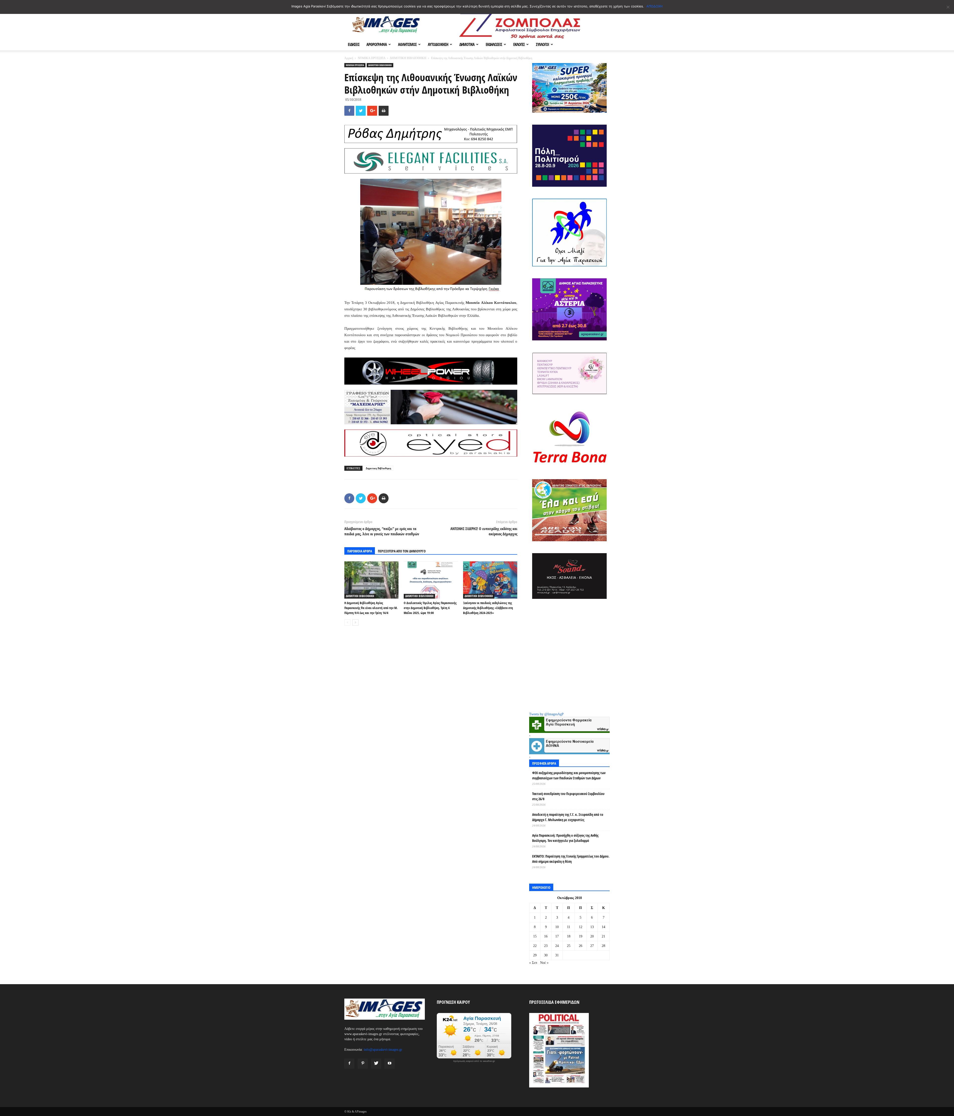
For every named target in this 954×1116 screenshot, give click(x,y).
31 (557, 955)
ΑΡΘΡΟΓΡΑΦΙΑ (376, 44)
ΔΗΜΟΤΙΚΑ (467, 44)
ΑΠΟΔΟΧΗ (654, 6)
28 (603, 946)
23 (546, 946)
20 (592, 936)
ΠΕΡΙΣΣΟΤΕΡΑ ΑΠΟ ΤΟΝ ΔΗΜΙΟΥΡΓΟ (402, 551)
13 (592, 927)
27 (592, 946)
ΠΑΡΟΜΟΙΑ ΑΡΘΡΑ (359, 551)
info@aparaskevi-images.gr (383, 1049)
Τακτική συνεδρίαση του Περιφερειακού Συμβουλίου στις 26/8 (568, 796)
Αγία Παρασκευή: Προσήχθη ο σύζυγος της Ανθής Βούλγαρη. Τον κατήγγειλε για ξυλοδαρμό (565, 838)
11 (568, 927)
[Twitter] (376, 1064)
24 (557, 946)
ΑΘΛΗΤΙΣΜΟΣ (407, 44)
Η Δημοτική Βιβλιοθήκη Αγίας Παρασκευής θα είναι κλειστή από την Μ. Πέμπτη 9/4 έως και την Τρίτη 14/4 (371, 608)
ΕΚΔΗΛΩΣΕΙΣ (494, 44)
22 (535, 946)
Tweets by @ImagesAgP (546, 714)
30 (546, 955)
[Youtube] (390, 1064)
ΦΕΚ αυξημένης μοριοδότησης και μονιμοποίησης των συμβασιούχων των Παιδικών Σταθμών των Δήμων (568, 775)
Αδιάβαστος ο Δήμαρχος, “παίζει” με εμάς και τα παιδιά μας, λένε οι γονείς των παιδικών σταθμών (381, 531)
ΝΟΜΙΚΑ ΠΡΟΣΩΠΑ (371, 58)
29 (535, 955)
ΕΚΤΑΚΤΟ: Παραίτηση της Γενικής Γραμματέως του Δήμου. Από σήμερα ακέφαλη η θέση (570, 859)
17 (557, 936)
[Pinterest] (363, 1064)
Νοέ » (544, 963)
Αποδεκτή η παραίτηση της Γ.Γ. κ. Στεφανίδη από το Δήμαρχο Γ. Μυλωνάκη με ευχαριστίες (567, 817)
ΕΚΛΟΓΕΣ (519, 44)
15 (535, 936)
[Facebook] (349, 1064)
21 (603, 936)
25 (568, 946)
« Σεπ (533, 963)
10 (557, 927)
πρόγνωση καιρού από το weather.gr (474, 1061)
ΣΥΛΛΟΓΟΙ (542, 44)
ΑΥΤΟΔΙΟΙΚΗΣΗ (438, 44)
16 (546, 936)
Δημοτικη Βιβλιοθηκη (378, 468)
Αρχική (348, 58)
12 (580, 927)
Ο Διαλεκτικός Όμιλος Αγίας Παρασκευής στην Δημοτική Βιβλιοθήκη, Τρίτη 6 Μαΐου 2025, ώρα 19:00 (430, 608)
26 (580, 946)
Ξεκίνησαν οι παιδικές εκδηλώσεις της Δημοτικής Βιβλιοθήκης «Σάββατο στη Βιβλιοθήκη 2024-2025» (488, 608)
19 (580, 936)
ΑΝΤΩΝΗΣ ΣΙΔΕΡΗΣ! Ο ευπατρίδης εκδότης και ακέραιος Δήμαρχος (483, 531)
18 (568, 936)
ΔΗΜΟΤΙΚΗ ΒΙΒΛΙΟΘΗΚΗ (408, 58)
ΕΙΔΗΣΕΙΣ (353, 44)
